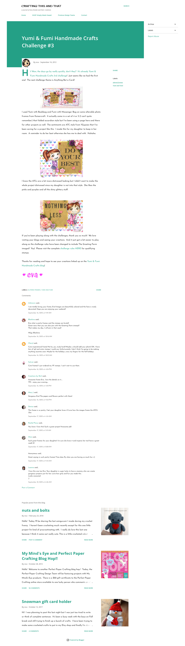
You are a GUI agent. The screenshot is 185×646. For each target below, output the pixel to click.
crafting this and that (41, 6)
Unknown (31, 303)
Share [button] (115, 70)
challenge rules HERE (70, 248)
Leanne (31, 467)
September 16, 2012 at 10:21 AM (40, 355)
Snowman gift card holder (46, 601)
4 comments (34, 631)
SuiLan (31, 362)
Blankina (31, 319)
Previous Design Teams (66, 15)
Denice (30, 406)
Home (23, 15)
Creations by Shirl (35, 376)
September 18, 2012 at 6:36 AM (40, 482)
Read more (88, 540)
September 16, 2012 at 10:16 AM (40, 336)
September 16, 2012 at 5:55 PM (39, 386)
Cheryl (30, 343)
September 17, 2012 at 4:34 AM (40, 416)
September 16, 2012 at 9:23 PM (40, 400)
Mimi (30, 437)
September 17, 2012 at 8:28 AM (39, 447)
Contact (84, 15)
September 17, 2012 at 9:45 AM (40, 461)
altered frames (118, 83)
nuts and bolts (36, 510)
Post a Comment (28, 488)
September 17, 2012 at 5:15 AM (39, 430)
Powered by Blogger (76, 640)
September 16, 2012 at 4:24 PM (40, 369)
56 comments (34, 588)
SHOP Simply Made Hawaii (42, 15)
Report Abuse (153, 36)
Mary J (31, 392)
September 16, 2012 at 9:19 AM (39, 313)
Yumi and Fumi (118, 86)
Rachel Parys (33, 423)
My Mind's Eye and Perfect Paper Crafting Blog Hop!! (53, 556)
